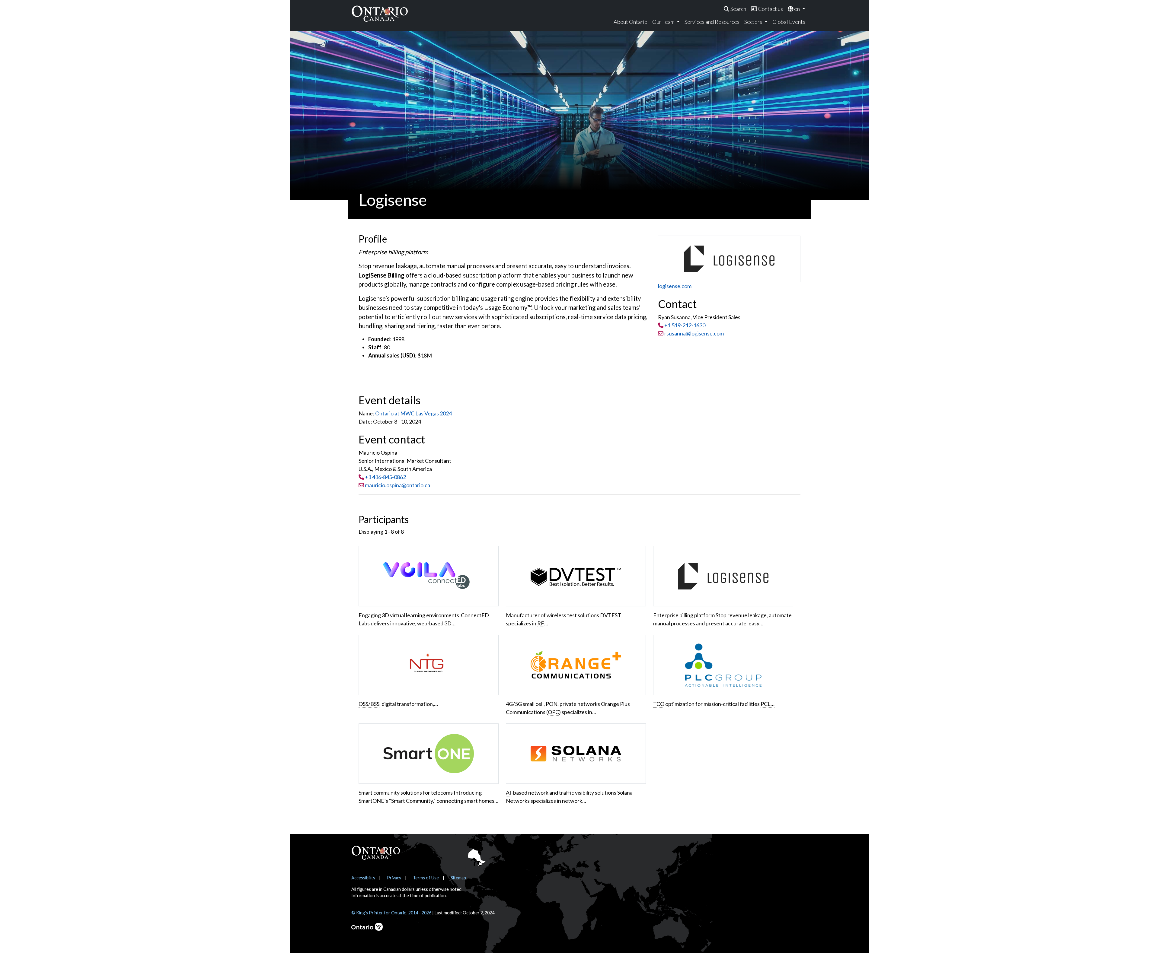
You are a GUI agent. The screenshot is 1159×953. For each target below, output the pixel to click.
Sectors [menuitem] (753, 21)
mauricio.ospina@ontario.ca (397, 485)
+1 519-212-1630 (684, 325)
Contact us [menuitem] (770, 8)
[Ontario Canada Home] (379, 13)
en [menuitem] (797, 8)
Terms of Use (426, 877)
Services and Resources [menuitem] (712, 21)
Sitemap (458, 877)
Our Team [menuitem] (663, 21)
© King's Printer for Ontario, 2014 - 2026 (391, 912)
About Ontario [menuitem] (630, 21)
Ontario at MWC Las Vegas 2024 (413, 413)
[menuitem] (735, 8)
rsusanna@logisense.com (693, 333)
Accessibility (363, 877)
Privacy (394, 877)
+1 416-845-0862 (385, 477)
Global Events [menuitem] (788, 21)
